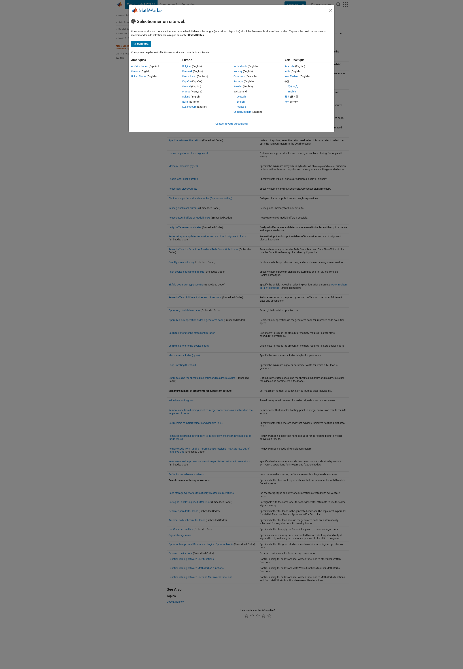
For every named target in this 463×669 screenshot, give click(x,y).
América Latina (139, 66)
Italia (185, 101)
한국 (287, 101)
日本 (287, 96)
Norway (237, 71)
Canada (135, 71)
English (241, 101)
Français (241, 106)
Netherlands (240, 66)
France (186, 91)
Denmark (187, 71)
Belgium (186, 66)
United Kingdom (242, 111)
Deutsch (241, 96)
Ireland (186, 96)
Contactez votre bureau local (231, 123)
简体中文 (293, 86)
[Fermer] (330, 10)
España (186, 81)
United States (138, 76)
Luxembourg (189, 106)
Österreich (239, 76)
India (287, 71)
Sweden (237, 86)
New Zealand (291, 76)
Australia (289, 66)
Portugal (238, 81)
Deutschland (189, 76)
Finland (186, 86)
